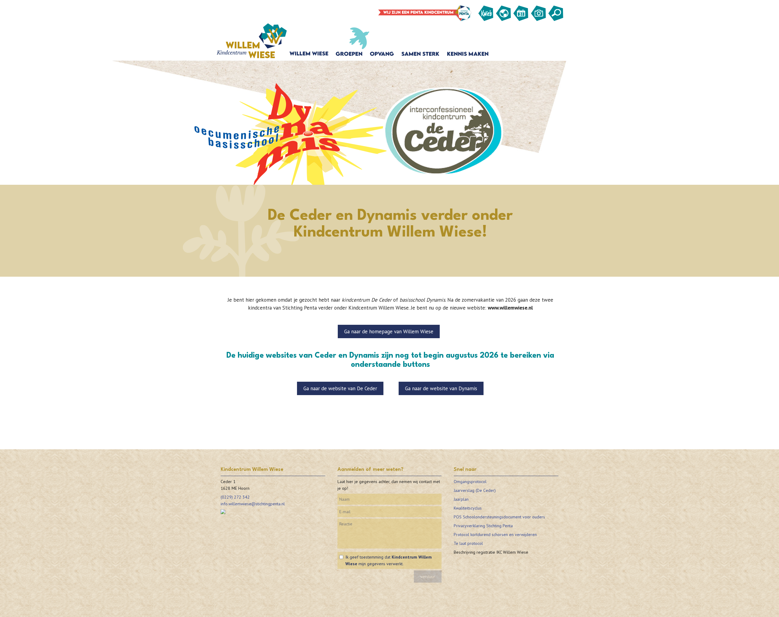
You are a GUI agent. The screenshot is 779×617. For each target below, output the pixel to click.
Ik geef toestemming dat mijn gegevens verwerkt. (388, 560)
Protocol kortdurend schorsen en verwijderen (495, 534)
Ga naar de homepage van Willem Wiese (388, 331)
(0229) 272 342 (235, 497)
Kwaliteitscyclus (468, 508)
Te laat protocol (468, 543)
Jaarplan (461, 499)
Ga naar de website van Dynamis (441, 388)
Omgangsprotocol (470, 481)
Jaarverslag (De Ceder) (475, 490)
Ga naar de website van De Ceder (340, 388)
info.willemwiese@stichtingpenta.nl (253, 504)
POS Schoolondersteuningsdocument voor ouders (499, 517)
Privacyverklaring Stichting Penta (483, 525)
